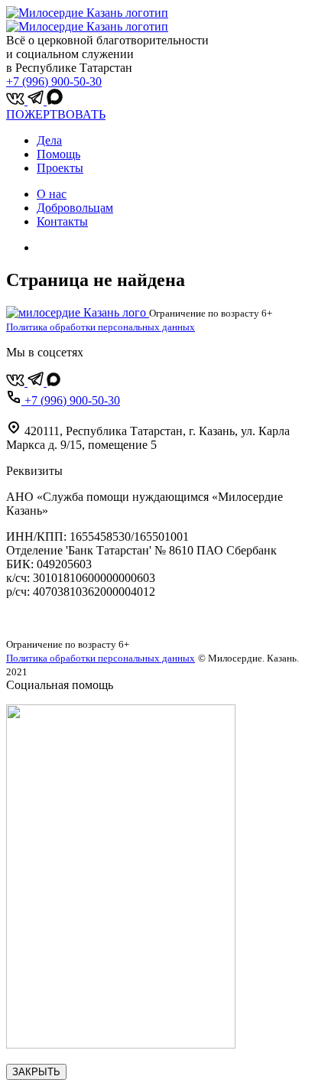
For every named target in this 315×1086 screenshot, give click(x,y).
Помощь (58, 154)
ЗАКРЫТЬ (36, 1072)
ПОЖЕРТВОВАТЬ (56, 114)
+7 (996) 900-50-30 (54, 81)
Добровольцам (75, 207)
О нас (52, 193)
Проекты (60, 167)
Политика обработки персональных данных (100, 327)
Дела (49, 140)
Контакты (62, 221)
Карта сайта (37, 617)
